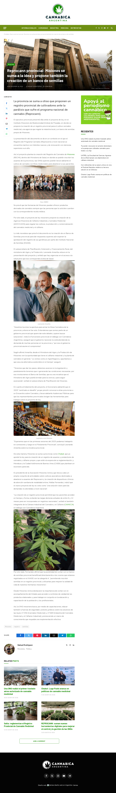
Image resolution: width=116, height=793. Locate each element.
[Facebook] (6, 103)
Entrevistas (76, 28)
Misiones (71, 154)
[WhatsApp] (6, 133)
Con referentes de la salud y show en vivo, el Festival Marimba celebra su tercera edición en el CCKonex (96, 167)
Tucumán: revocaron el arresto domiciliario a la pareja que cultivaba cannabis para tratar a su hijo (96, 148)
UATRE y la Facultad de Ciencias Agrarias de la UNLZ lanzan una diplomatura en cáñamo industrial (96, 157)
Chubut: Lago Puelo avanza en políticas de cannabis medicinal (55, 690)
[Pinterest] (6, 118)
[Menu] (4, 28)
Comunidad (43, 28)
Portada (6, 34)
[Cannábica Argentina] (58, 12)
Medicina (64, 28)
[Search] (111, 28)
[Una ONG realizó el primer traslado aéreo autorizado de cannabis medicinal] (20, 676)
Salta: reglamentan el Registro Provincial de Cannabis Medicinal (19, 724)
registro (17, 626)
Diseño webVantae (58, 785)
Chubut (61, 454)
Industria (54, 28)
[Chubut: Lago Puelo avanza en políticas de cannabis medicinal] (58, 676)
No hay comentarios (35, 86)
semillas (25, 626)
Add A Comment (39, 741)
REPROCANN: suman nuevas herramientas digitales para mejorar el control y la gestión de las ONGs (58, 726)
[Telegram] (6, 128)
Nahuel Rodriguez (25, 645)
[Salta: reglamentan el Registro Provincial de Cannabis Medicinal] (20, 710)
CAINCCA (69, 504)
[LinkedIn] (6, 113)
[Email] (6, 123)
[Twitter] (6, 108)
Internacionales (29, 28)
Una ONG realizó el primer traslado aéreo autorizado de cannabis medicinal (19, 691)
